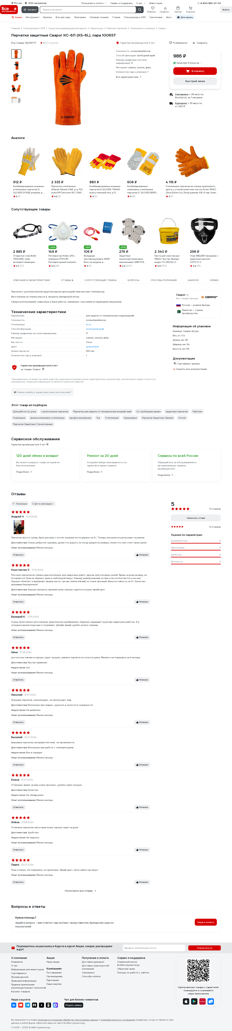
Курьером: (181, 103)
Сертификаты (19, 973)
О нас (14, 965)
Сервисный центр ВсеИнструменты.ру (128, 963)
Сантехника (155, 17)
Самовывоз (88, 972)
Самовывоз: (182, 94)
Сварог (181, 294)
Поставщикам (54, 972)
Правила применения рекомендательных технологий (28, 986)
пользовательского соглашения (118, 1020)
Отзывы (18, 494)
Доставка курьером (93, 961)
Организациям (54, 976)
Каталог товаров (20, 991)
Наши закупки (54, 984)
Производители (19, 977)
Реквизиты (17, 961)
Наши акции (53, 961)
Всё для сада (63, 17)
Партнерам (53, 980)
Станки (116, 17)
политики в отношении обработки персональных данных (68, 1020)
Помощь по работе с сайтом (133, 972)
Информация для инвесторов (27, 969)
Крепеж (47, 17)
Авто (169, 17)
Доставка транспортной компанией (95, 967)
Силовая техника (99, 17)
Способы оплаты (91, 976)
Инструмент (32, 17)
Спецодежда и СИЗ (135, 17)
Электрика (80, 17)
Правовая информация (23, 980)
